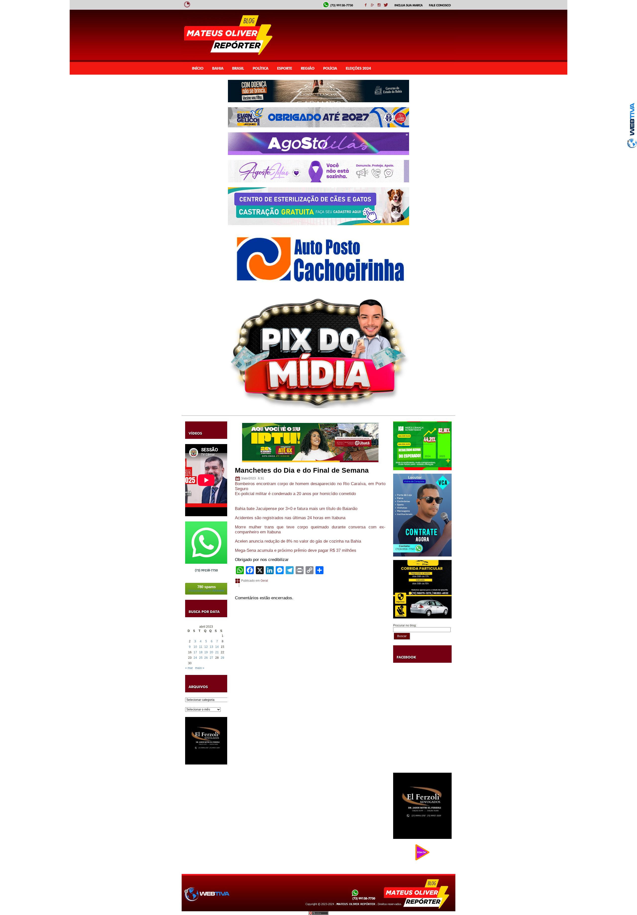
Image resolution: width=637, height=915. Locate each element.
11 (200, 647)
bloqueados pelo (206, 588)
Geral (264, 580)
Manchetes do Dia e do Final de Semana (302, 470)
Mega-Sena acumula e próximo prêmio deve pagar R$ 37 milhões (295, 550)
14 (217, 647)
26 (206, 658)
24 (195, 658)
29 (222, 658)
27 (211, 658)
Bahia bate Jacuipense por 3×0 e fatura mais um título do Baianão (296, 508)
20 (211, 652)
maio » (199, 668)
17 (195, 652)
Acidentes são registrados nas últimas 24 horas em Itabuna (290, 517)
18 (201, 652)
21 (217, 652)
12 (206, 647)
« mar (189, 668)
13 (211, 647)
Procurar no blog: (405, 625)
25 (201, 658)
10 (195, 647)
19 (206, 652)
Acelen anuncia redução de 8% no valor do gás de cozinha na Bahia (298, 541)
